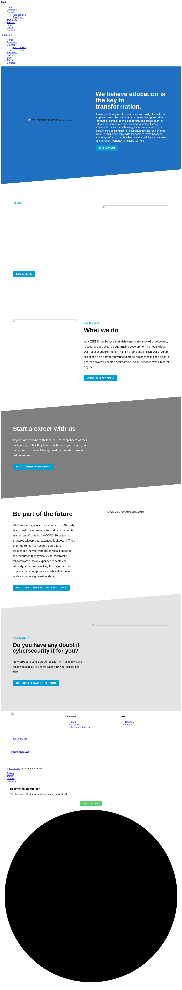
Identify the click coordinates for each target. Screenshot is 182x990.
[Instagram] (22, 759)
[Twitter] (30, 759)
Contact (11, 30)
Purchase (11, 781)
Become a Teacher (80, 727)
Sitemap (11, 778)
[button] (14, 120)
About (10, 27)
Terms (10, 776)
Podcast (11, 22)
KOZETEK (14, 768)
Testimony (12, 20)
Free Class (18, 17)
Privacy (10, 773)
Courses (11, 12)
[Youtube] (45, 759)
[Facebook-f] (14, 759)
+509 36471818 (19, 739)
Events (128, 724)
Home (10, 7)
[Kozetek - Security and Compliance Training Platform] (6, 35)
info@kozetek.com (20, 752)
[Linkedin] (38, 759)
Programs (12, 10)
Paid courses (19, 15)
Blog (9, 25)
